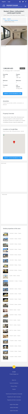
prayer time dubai (14, 410)
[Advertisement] (14, 56)
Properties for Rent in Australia (14, 400)
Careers (14, 389)
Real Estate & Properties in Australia (14, 393)
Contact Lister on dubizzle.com (12, 93)
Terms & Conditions (14, 383)
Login (9, 1)
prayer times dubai (14, 404)
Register (4, 1)
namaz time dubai (14, 407)
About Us (14, 380)
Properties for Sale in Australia (14, 397)
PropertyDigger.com (14, 374)
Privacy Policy (14, 386)
